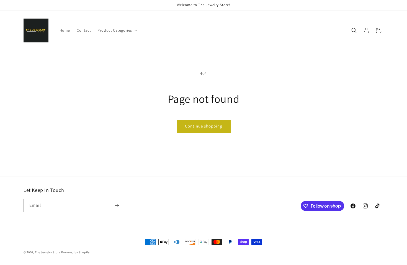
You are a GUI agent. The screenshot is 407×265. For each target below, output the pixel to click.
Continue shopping (203, 126)
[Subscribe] (117, 205)
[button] (117, 30)
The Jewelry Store (48, 252)
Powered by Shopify (75, 252)
